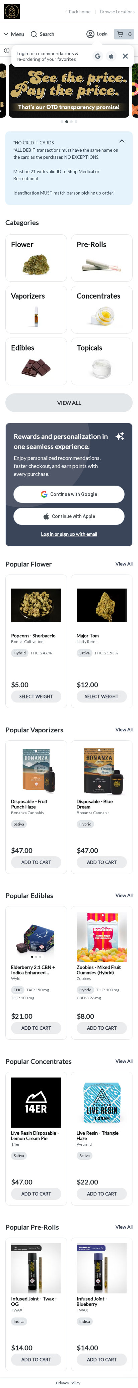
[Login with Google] (97, 56)
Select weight (36, 696)
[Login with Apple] (111, 56)
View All (69, 402)
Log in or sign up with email (69, 534)
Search (47, 34)
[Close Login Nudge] (125, 56)
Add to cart (36, 862)
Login (102, 33)
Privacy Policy (68, 1382)
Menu (17, 34)
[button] (72, 56)
